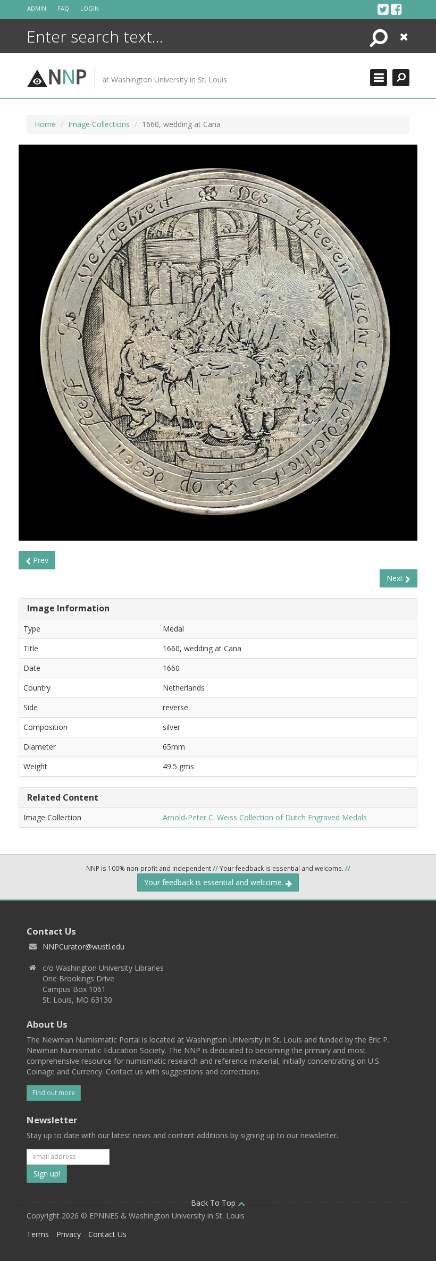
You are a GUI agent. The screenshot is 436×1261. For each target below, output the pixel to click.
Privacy (68, 1234)
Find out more (53, 1092)
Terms (38, 1234)
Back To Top (214, 1203)
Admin (36, 8)
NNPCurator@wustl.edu (83, 946)
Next (396, 578)
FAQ (63, 8)
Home (45, 124)
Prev (39, 560)
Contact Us (107, 1234)
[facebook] (396, 9)
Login (89, 8)
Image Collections (99, 124)
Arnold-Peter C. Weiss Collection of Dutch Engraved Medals (265, 817)
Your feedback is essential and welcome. (215, 882)
